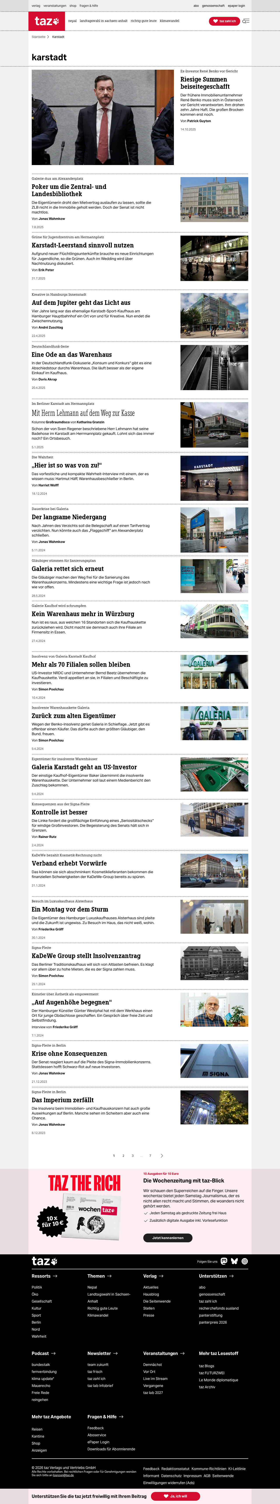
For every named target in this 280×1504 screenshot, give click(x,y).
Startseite (39, 36)
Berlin (36, 1322)
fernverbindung (44, 1371)
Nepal (92, 1287)
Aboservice (97, 1435)
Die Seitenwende (157, 1301)
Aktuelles (150, 1287)
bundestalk (41, 1364)
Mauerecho (41, 1385)
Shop (36, 1443)
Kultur (37, 1308)
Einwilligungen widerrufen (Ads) (168, 1483)
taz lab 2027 (153, 1392)
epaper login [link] (236, 6)
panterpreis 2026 (213, 1322)
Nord (36, 1329)
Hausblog (151, 1294)
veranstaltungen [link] (55, 6)
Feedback (96, 1428)
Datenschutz (171, 1476)
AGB (207, 1476)
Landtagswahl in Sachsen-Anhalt (109, 1298)
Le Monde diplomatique (218, 1380)
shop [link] (73, 6)
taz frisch (95, 1371)
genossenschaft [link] (213, 6)
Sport (36, 1315)
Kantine (38, 1436)
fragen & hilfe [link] (89, 6)
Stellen (149, 1308)
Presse (148, 1315)
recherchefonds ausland (219, 1308)
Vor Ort (149, 1371)
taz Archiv (207, 1387)
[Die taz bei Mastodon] (224, 1263)
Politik (37, 1287)
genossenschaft (212, 1294)
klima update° (43, 1378)
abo (202, 1287)
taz (45, 1261)
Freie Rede (40, 1392)
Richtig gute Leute (103, 1308)
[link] (73, 21)
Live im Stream (155, 1378)
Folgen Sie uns (207, 1262)
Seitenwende (223, 1476)
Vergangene (153, 1385)
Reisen (37, 1429)
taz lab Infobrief (100, 1385)
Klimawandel (98, 1315)
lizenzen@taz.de (63, 1475)
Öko (35, 1294)
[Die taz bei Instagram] (244, 1263)
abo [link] (196, 6)
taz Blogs (206, 1366)
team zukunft (98, 1364)
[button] (245, 21)
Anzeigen (39, 1450)
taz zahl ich (208, 1301)
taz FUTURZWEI (211, 1373)
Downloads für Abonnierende (111, 1449)
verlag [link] (36, 6)
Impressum (193, 1476)
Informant (151, 1476)
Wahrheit (39, 1336)
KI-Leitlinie (237, 1469)
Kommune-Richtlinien (210, 1469)
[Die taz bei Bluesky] (234, 1263)
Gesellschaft (42, 1301)
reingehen (40, 1399)
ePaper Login (98, 1442)
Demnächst (152, 1364)
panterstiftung (210, 1315)
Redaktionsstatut (176, 1469)
